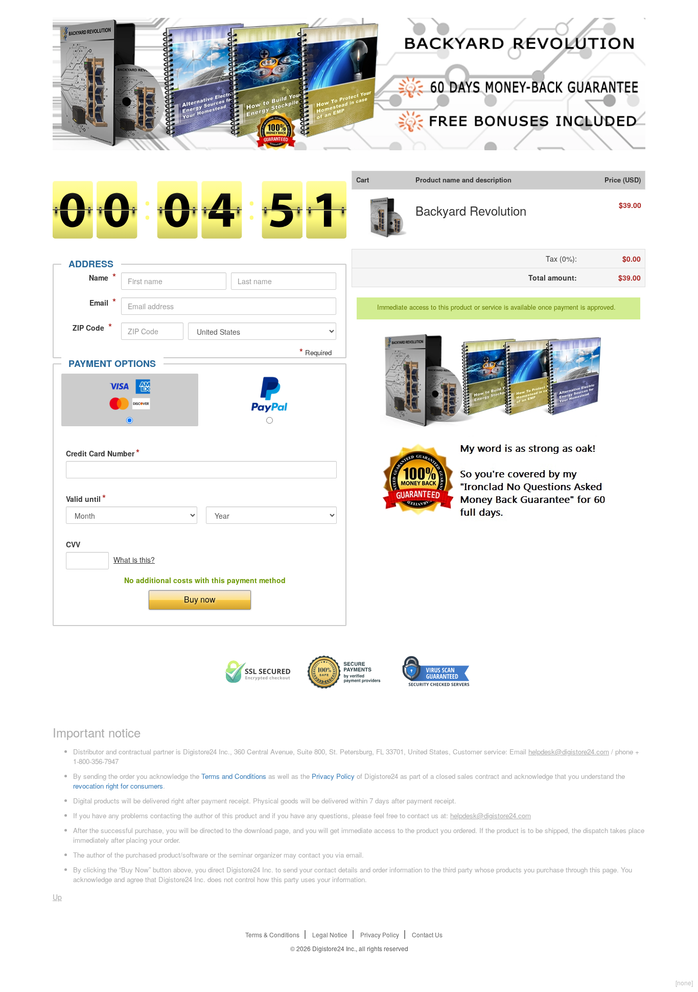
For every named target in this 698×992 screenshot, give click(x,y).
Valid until (86, 499)
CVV (73, 544)
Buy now (200, 599)
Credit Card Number (102, 453)
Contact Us (427, 934)
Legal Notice (329, 934)
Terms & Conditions (272, 934)
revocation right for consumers (118, 786)
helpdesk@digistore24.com (568, 751)
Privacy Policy (333, 776)
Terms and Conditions (233, 776)
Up (57, 897)
